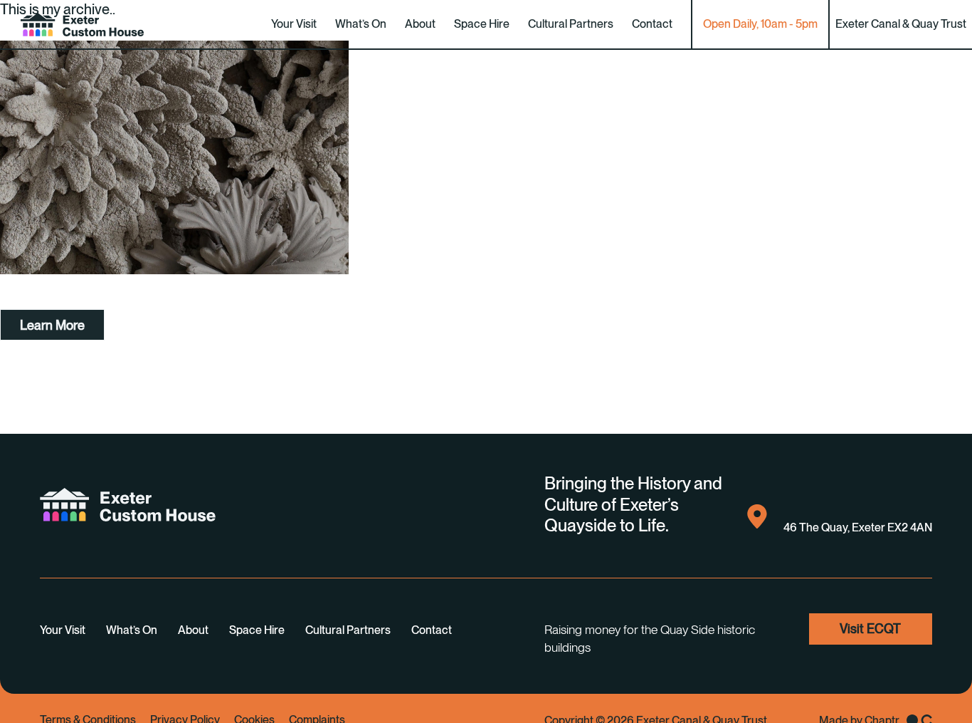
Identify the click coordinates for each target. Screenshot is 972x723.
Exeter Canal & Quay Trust (900, 24)
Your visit (294, 24)
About (420, 24)
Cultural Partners (570, 24)
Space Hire (481, 24)
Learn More (52, 325)
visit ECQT (870, 628)
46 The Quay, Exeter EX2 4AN (857, 527)
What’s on (360, 24)
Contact (652, 24)
